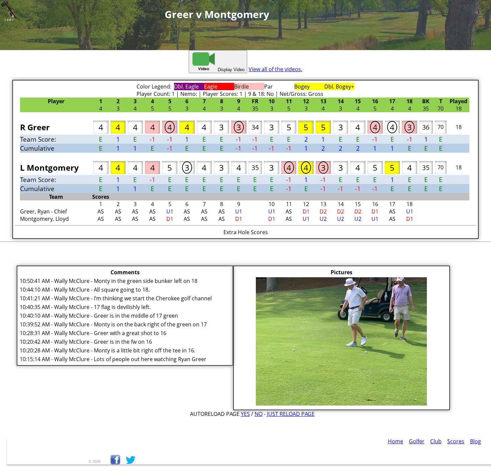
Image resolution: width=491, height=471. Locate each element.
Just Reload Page (291, 414)
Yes (245, 414)
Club (436, 441)
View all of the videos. (275, 69)
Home (395, 441)
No (259, 414)
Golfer (417, 441)
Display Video (230, 69)
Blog (475, 441)
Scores (455, 441)
